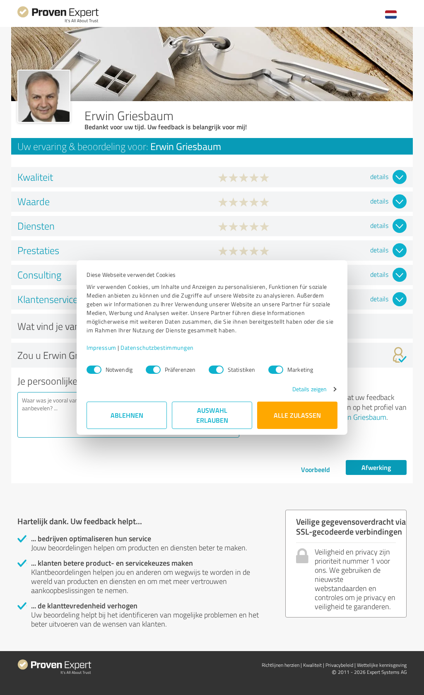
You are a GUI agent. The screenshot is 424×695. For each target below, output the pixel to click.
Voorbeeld (315, 469)
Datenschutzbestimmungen (157, 347)
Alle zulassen (297, 415)
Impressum (101, 347)
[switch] (153, 370)
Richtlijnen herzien (280, 664)
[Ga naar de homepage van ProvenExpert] (58, 21)
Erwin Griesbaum (359, 417)
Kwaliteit (312, 664)
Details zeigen (309, 389)
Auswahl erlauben (212, 415)
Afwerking (376, 467)
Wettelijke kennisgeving (382, 664)
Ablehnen (127, 415)
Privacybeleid (339, 664)
